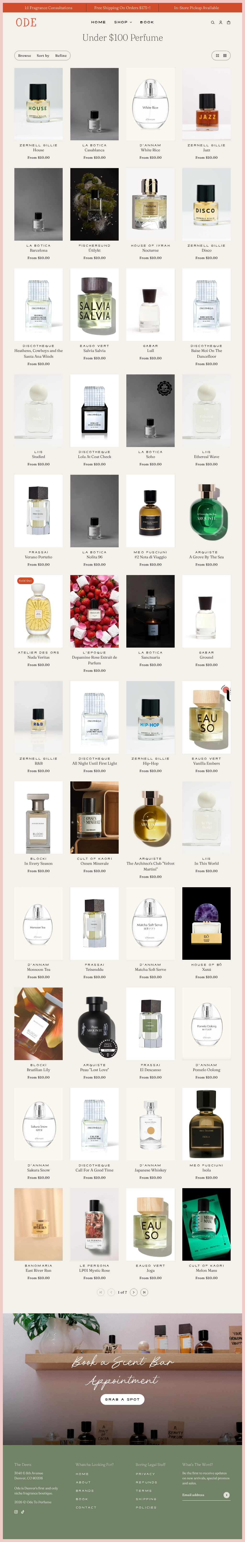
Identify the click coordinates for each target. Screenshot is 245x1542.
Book (82, 1499)
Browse (24, 55)
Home (82, 1474)
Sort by (43, 55)
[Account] (221, 22)
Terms (144, 1491)
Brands (85, 1491)
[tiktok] (22, 1511)
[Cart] (229, 22)
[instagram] (16, 1511)
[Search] (213, 22)
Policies (146, 1507)
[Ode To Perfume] (26, 22)
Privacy (145, 1474)
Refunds (146, 1482)
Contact (86, 1507)
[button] (216, 55)
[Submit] (226, 1495)
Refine (61, 55)
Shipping (146, 1499)
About (83, 1482)
